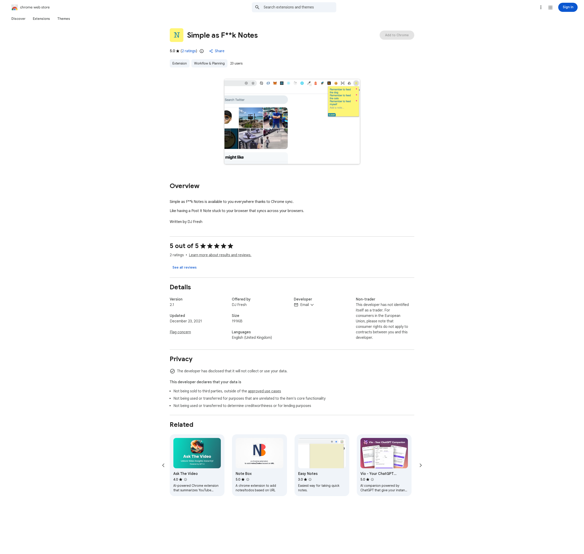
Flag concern (180, 332)
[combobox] (300, 7)
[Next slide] (420, 465)
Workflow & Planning (209, 63)
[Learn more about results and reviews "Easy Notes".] (310, 479)
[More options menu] (540, 7)
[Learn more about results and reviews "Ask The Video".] (185, 479)
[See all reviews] (184, 267)
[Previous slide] (163, 465)
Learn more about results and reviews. (220, 255)
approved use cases (264, 391)
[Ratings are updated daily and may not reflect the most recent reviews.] (201, 51)
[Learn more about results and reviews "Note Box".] (247, 479)
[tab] (18, 19)
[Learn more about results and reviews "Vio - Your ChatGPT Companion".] (372, 479)
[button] (550, 7)
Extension (179, 63)
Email (304, 305)
